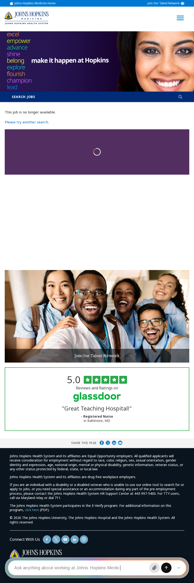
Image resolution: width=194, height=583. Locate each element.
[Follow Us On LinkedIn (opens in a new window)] (75, 539)
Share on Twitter (108, 443)
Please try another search (26, 122)
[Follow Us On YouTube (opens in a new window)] (65, 539)
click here (32, 510)
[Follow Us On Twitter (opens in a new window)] (56, 539)
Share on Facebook (102, 443)
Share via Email (120, 443)
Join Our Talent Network (164, 3)
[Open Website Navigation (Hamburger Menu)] (181, 12)
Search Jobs (23, 96)
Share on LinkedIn (114, 443)
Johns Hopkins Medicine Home (35, 3)
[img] (26, 17)
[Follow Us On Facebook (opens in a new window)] (47, 539)
